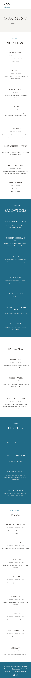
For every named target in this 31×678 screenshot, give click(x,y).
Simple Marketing (20, 671)
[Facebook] (14, 675)
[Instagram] (17, 675)
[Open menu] (27, 4)
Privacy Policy (16, 669)
